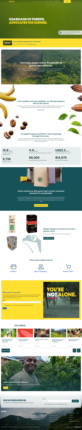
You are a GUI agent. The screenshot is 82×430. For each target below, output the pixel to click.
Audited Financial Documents (75, 421)
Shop (18, 419)
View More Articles (5, 350)
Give (67, 1)
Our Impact (39, 1)
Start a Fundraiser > (41, 271)
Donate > (14, 271)
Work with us (51, 413)
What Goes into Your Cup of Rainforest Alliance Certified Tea (58, 340)
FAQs (70, 419)
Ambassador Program (35, 419)
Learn (51, 1)
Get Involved (45, 1)
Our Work (34, 1)
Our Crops (33, 415)
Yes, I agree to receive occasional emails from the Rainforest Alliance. (18, 305)
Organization (19, 411)
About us (33, 413)
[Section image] (8, 337)
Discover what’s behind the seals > (68, 33)
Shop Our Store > (68, 271)
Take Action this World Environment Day (74, 340)
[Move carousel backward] (74, 350)
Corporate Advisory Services (54, 417)
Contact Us (71, 417)
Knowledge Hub (52, 421)
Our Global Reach (34, 417)
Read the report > (32, 44)
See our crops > (41, 109)
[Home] (11, 1)
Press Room (71, 413)
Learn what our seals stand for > (41, 205)
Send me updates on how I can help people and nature (55, 404)
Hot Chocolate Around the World (41, 340)
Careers (71, 415)
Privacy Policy (68, 427)
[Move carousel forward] (78, 350)
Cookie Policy (72, 427)
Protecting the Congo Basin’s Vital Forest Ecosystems (7, 340)
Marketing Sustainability (53, 419)
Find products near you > (49, 238)
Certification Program (53, 415)
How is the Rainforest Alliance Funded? (24, 340)
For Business (56, 1)
